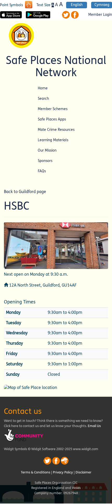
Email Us (94, 426)
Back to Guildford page (25, 191)
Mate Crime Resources (56, 129)
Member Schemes (52, 109)
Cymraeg (102, 5)
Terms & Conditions (35, 472)
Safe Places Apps (52, 119)
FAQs (42, 171)
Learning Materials (53, 140)
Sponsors (45, 161)
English (77, 5)
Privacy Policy (63, 472)
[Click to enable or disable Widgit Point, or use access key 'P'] (28, 5)
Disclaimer (83, 472)
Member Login (100, 15)
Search (43, 98)
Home (43, 88)
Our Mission (47, 150)
